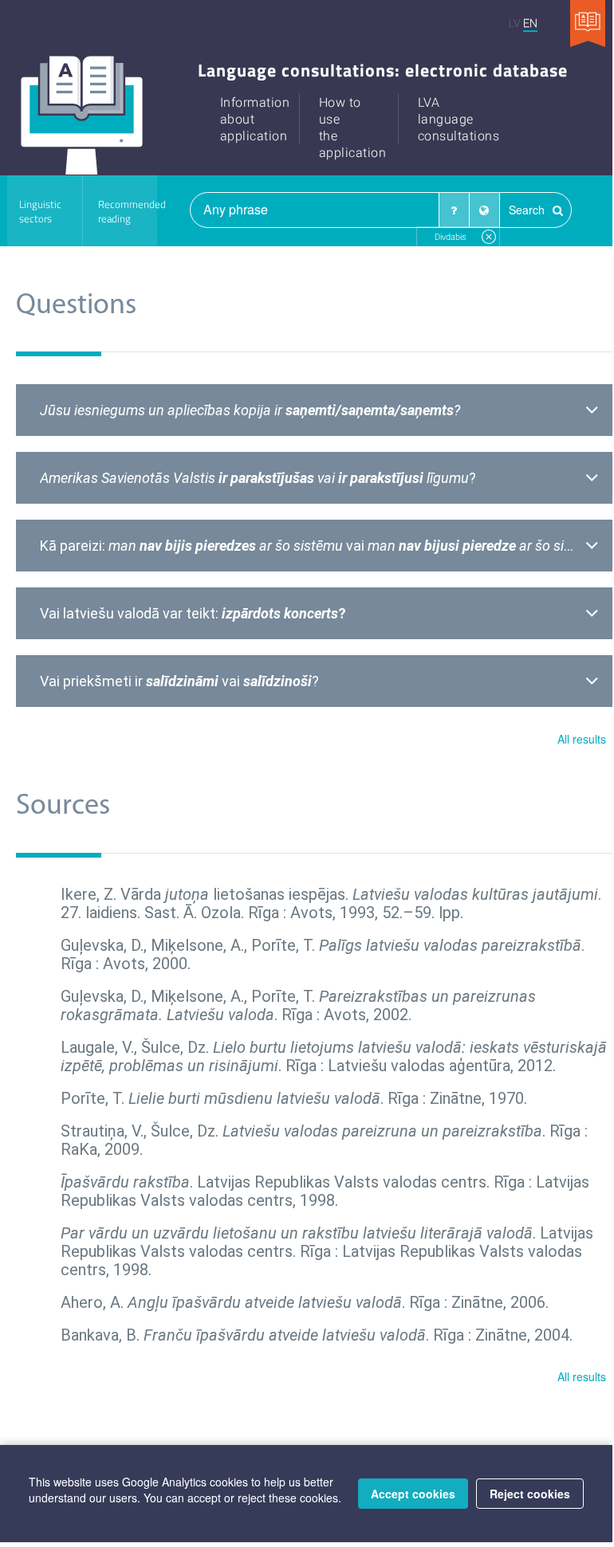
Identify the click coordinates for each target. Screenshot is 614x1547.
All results (581, 739)
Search (528, 210)
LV (514, 22)
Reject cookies (530, 1494)
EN (530, 22)
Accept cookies (413, 1494)
